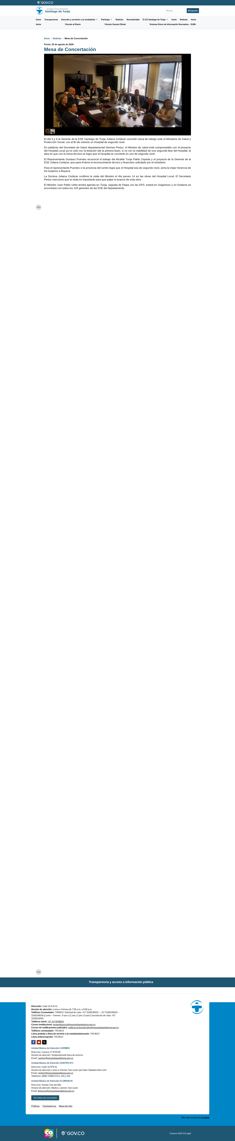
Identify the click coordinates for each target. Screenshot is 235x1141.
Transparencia (49, 1106)
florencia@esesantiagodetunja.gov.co (56, 1091)
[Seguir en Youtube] (39, 1042)
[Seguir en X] (44, 1042)
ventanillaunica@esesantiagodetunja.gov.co (74, 1024)
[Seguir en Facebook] (33, 1042)
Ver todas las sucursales (45, 1098)
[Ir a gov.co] (45, 3)
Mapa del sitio (65, 1106)
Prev (39, 207)
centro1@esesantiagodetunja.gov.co (55, 1073)
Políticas (35, 1106)
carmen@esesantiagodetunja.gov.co (55, 1058)
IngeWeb (205, 1118)
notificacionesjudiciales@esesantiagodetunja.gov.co (93, 1027)
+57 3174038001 (55, 1021)
